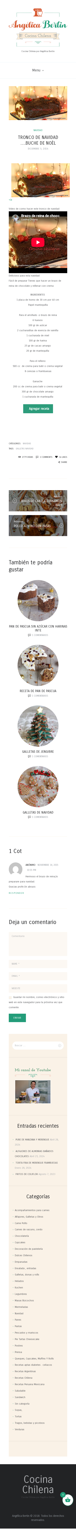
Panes (18, 1319)
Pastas (18, 1326)
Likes (63, 457)
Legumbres (21, 1294)
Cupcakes (20, 1242)
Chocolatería (22, 1236)
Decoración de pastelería (29, 1249)
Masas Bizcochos (24, 1300)
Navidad (38, 130)
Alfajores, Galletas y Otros (29, 1216)
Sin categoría (22, 1403)
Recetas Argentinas (25, 1371)
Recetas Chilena (23, 1377)
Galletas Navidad (25, 448)
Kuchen (19, 1287)
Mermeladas (21, 1307)
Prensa (18, 1352)
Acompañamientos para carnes (32, 1210)
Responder (16, 893)
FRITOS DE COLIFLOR (27, 1174)
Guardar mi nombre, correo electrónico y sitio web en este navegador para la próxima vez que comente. (36, 1002)
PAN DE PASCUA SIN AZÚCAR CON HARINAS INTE (38, 628)
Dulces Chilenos (23, 1255)
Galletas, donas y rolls (27, 1274)
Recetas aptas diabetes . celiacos (33, 1364)
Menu (36, 70)
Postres (19, 1345)
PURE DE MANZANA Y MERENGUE (32, 1139)
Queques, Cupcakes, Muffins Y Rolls (34, 1358)
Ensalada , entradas (25, 1268)
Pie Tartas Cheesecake (27, 1339)
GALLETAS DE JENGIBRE (38, 751)
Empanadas (21, 1261)
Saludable (20, 1390)
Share (64, 462)
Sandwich (20, 1397)
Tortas (18, 1416)
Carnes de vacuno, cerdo (28, 1229)
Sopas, (18, 1410)
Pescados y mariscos (26, 1332)
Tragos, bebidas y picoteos (30, 1423)
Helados (19, 1281)
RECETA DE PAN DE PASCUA (38, 691)
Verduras (19, 1429)
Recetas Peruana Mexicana (29, 1384)
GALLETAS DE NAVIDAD (38, 812)
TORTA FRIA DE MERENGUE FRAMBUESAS (37, 1162)
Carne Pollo (21, 1223)
